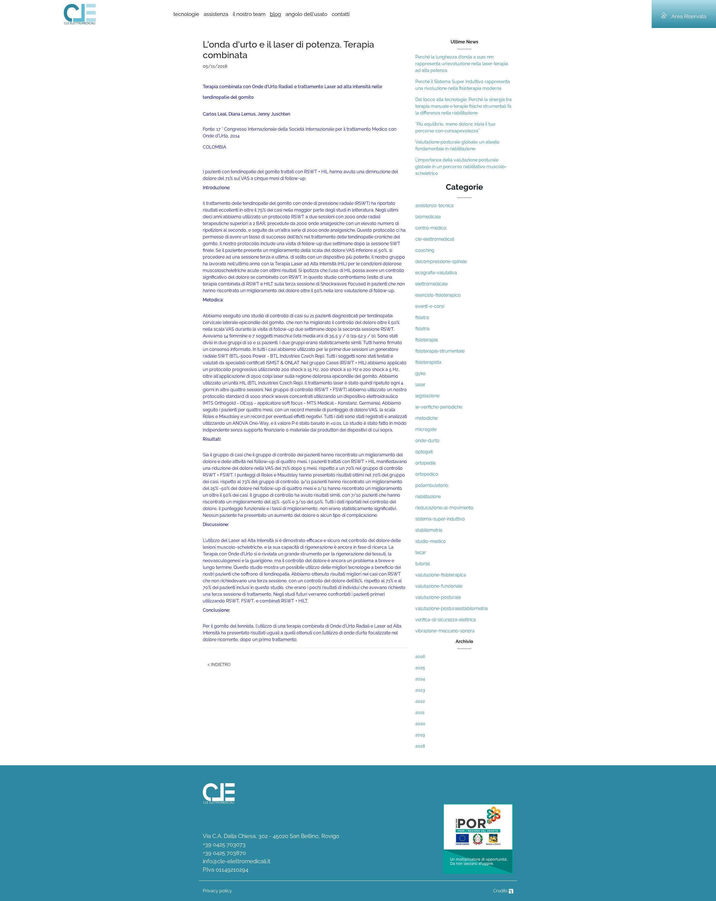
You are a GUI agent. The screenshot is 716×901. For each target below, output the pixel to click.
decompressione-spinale (441, 261)
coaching (424, 250)
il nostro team (249, 14)
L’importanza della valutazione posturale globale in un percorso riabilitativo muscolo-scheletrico (461, 166)
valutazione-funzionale (438, 586)
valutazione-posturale (438, 597)
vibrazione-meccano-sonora (445, 630)
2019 (420, 735)
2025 (420, 667)
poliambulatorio (431, 485)
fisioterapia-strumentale (440, 351)
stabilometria (428, 530)
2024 (420, 679)
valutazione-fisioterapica (440, 575)
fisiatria (422, 328)
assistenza (216, 14)
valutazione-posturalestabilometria (451, 608)
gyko (420, 373)
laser (420, 384)
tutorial (422, 563)
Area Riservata (688, 16)
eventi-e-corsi (429, 306)
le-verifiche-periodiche (438, 407)
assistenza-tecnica (434, 205)
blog (275, 14)
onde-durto (427, 440)
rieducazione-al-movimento (444, 507)
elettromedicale (431, 284)
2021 (420, 712)
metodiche (426, 418)
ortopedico (426, 474)
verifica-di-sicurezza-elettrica (445, 619)
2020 (420, 723)
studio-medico (430, 541)
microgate (426, 429)
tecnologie (186, 14)
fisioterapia (426, 339)
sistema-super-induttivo (440, 519)
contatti (341, 14)
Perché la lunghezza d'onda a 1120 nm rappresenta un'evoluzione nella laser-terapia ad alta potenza (461, 63)
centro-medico (430, 228)
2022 (420, 701)
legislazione (427, 395)
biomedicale (428, 216)
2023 (420, 690)
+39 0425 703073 (224, 844)
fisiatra (422, 317)
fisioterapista (428, 362)
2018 (420, 746)
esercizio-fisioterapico (438, 295)
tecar (420, 552)
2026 (420, 656)
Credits (501, 890)
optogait (424, 451)
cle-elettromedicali (434, 239)
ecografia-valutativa (436, 272)
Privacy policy (217, 890)
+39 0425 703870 (224, 853)
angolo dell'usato (306, 14)
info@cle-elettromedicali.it (236, 861)
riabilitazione (428, 496)
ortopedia (425, 463)
